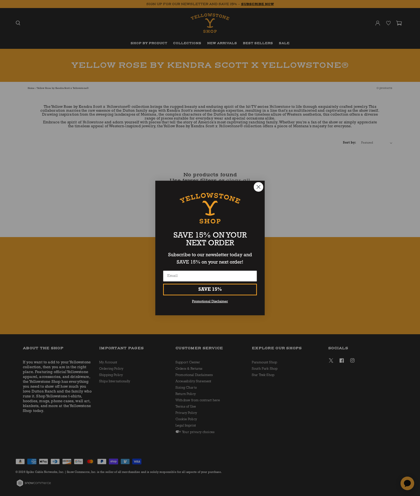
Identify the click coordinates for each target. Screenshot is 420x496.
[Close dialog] (258, 187)
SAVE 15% (210, 289)
